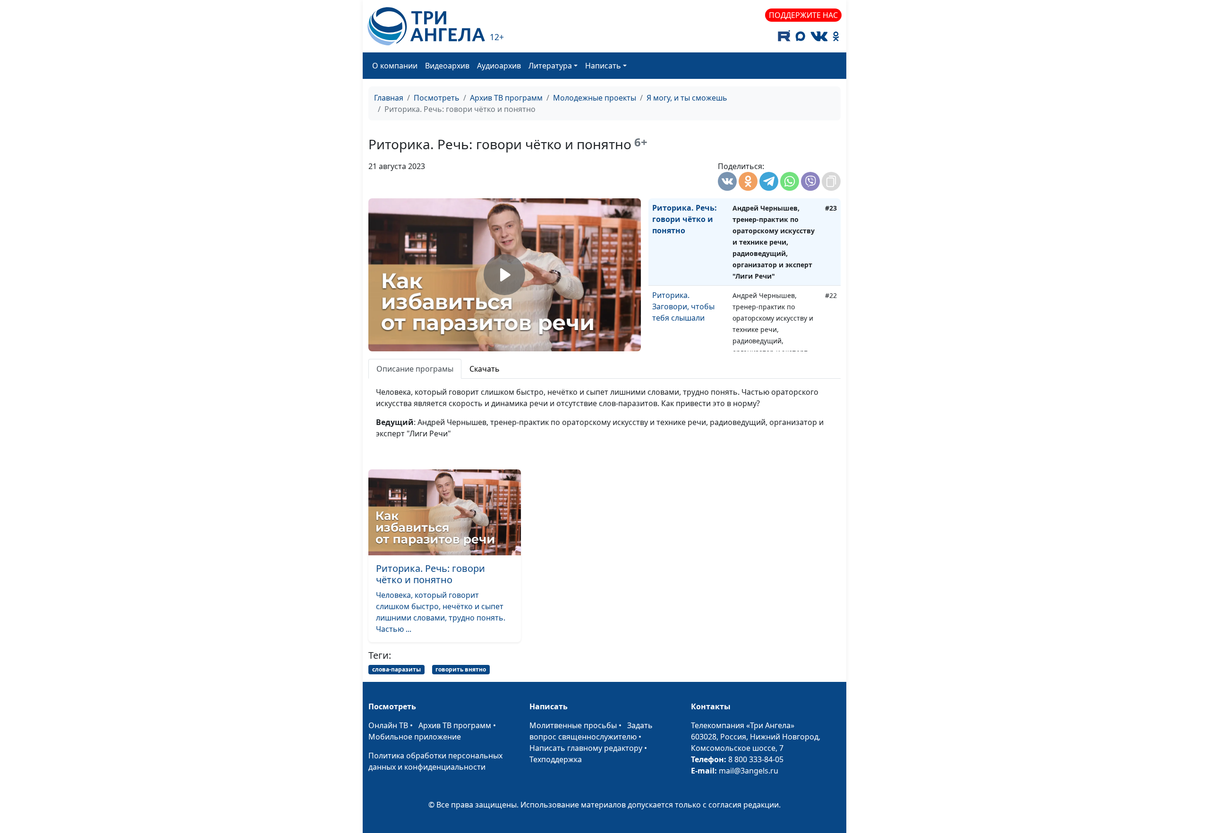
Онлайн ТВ (388, 725)
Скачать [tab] (484, 369)
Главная (388, 98)
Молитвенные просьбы (573, 725)
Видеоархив (447, 65)
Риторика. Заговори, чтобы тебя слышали (683, 306)
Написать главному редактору (585, 748)
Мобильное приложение (414, 736)
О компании (394, 65)
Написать (603, 65)
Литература (550, 65)
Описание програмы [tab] (414, 369)
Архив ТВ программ (506, 98)
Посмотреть (437, 98)
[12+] (426, 26)
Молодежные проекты (594, 98)
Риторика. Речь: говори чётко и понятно (684, 219)
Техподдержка (555, 759)
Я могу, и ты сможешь (687, 98)
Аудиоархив (499, 65)
